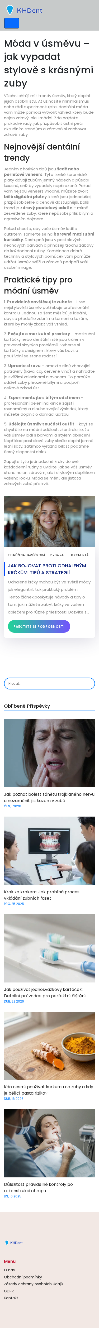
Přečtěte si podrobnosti (39, 626)
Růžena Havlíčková (29, 555)
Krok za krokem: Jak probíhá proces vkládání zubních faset (41, 895)
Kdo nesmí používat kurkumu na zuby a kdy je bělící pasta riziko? (48, 1090)
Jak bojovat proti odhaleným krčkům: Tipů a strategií (47, 569)
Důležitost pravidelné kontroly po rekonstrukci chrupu (38, 1187)
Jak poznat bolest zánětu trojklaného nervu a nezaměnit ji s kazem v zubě (49, 797)
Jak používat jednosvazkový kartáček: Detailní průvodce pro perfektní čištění (45, 992)
